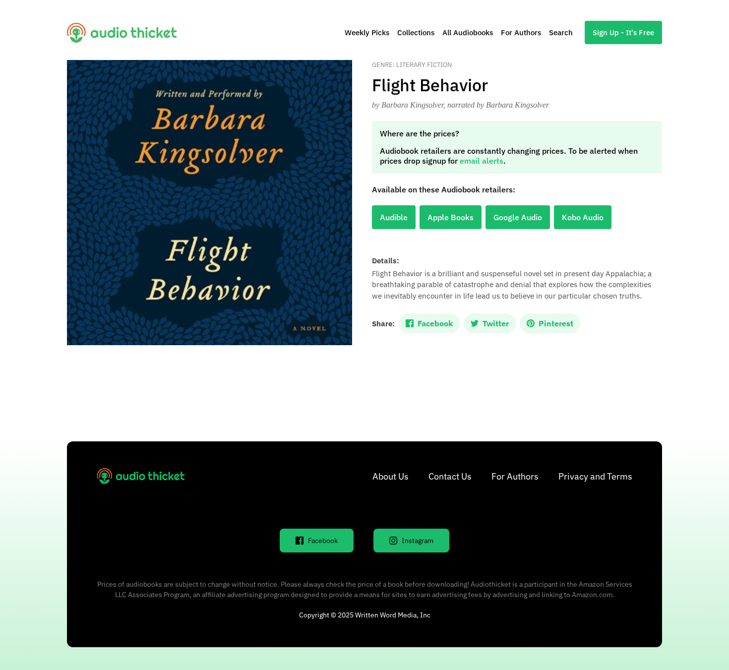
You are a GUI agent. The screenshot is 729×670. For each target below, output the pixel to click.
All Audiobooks (467, 32)
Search (561, 32)
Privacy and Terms (595, 476)
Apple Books (450, 217)
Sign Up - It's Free (623, 32)
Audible (394, 217)
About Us (390, 476)
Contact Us (450, 476)
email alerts (481, 161)
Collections (415, 32)
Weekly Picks (367, 32)
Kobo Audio (583, 217)
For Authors (521, 32)
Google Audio (517, 217)
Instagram (417, 540)
